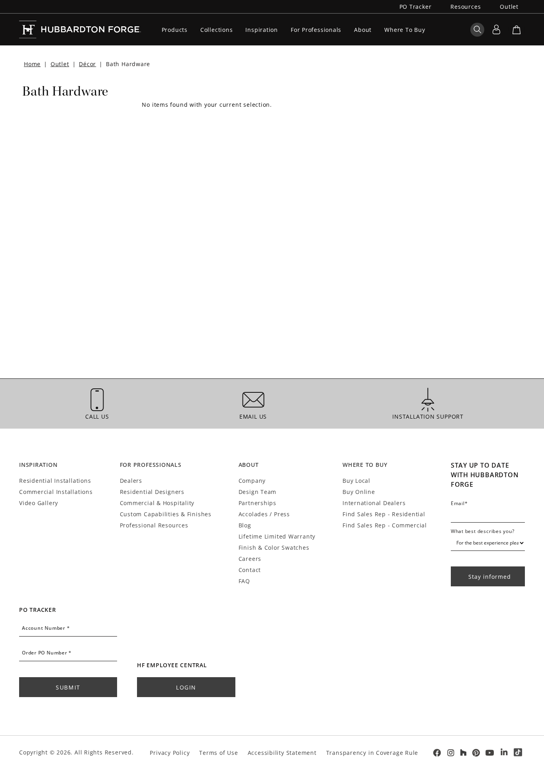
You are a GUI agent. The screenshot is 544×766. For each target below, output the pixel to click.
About (363, 29)
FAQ (244, 581)
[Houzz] (463, 752)
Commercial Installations (56, 492)
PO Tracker (415, 6)
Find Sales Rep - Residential (383, 514)
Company (252, 480)
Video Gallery (38, 503)
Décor (87, 64)
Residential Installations (55, 480)
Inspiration (261, 29)
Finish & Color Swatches (274, 547)
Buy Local (356, 480)
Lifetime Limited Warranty (277, 536)
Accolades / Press (264, 514)
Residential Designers (152, 492)
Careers (250, 558)
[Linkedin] (504, 752)
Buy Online (358, 492)
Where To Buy (404, 29)
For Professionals (316, 29)
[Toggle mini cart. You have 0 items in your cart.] (516, 29)
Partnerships (257, 503)
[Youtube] (490, 752)
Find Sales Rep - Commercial (384, 525)
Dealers (131, 480)
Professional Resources (154, 525)
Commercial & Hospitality (157, 503)
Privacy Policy (170, 752)
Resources (465, 6)
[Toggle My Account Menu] (496, 29)
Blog (245, 525)
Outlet (509, 6)
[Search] (477, 29)
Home (32, 64)
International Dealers (373, 503)
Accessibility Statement (282, 752)
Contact (250, 570)
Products (175, 29)
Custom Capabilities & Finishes (165, 514)
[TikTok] (518, 752)
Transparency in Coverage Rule (372, 752)
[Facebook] (436, 752)
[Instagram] (451, 753)
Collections (216, 29)
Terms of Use (218, 752)
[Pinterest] (476, 753)
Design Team (258, 492)
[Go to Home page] (80, 29)
